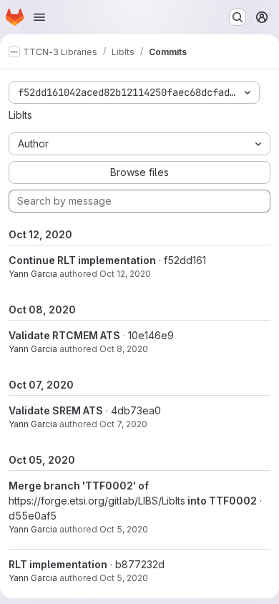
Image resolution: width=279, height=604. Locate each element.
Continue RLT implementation (82, 260)
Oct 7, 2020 (123, 424)
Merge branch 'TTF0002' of (79, 485)
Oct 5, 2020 (123, 529)
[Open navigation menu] (39, 17)
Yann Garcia (33, 273)
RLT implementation (58, 564)
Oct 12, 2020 (125, 273)
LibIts (20, 115)
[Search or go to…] (237, 17)
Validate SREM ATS (56, 410)
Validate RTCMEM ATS (64, 335)
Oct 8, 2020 (123, 349)
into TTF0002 (221, 501)
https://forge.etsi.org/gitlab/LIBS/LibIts (97, 501)
